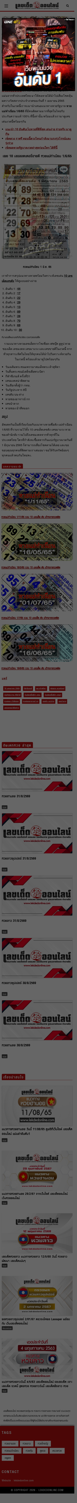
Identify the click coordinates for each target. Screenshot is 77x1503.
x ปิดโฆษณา (69, 20)
